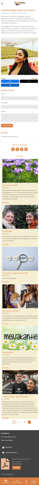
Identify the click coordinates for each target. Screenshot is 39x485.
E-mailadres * (5, 103)
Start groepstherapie (11, 311)
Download (16, 467)
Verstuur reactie (7, 125)
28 (24, 422)
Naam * (3, 94)
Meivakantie (7, 353)
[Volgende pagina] (29, 422)
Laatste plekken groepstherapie (15, 397)
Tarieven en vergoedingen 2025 (15, 273)
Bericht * (3, 111)
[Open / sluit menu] (2, 3)
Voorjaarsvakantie (9, 185)
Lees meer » (5, 202)
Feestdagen (7, 231)
